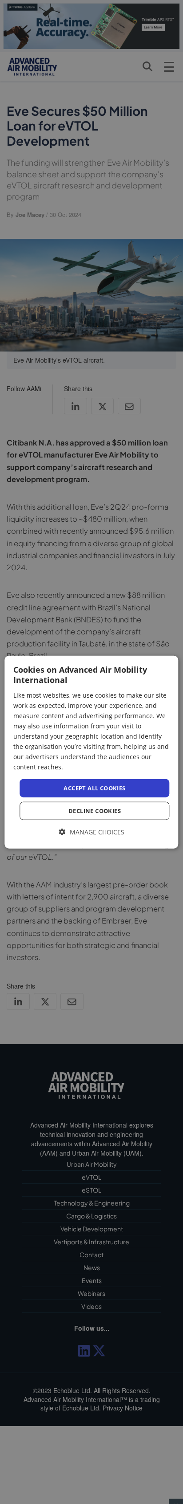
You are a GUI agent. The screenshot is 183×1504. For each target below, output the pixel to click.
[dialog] (91, 752)
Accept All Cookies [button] (94, 788)
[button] (91, 832)
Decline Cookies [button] (94, 811)
